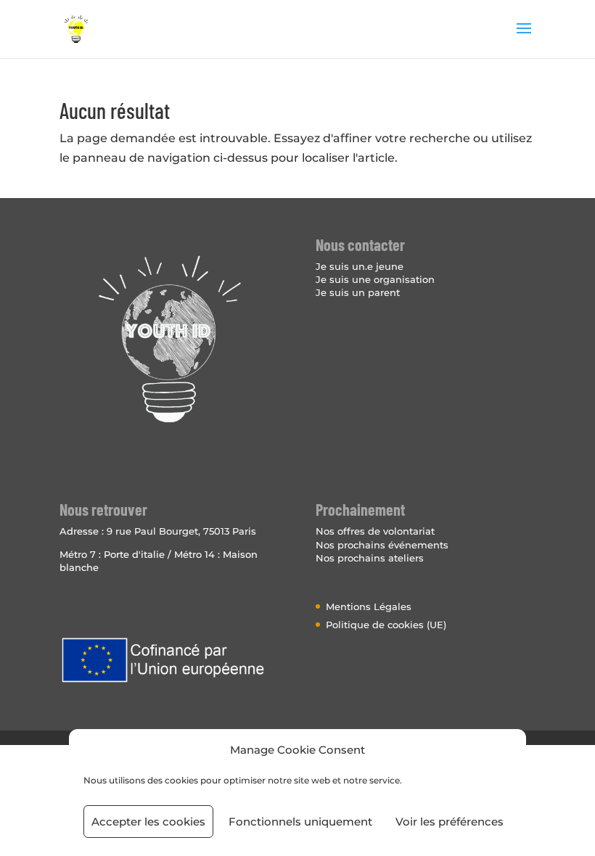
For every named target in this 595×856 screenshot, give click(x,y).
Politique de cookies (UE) (386, 624)
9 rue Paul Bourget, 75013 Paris (181, 531)
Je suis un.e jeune (359, 266)
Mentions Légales (368, 606)
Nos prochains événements (382, 545)
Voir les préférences (449, 821)
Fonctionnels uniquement (300, 821)
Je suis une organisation (375, 279)
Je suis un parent (358, 292)
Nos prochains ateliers (370, 558)
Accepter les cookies (148, 821)
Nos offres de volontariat (375, 531)
